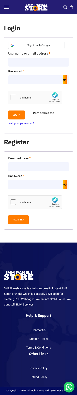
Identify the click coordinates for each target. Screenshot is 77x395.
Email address (26, 158)
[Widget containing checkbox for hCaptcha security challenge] (35, 97)
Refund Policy (38, 377)
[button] (36, 45)
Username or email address (35, 54)
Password (23, 71)
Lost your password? (21, 123)
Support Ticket (38, 339)
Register (18, 219)
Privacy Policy (38, 368)
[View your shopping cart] (71, 7)
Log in (16, 114)
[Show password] (65, 79)
